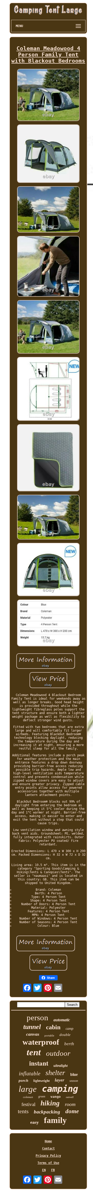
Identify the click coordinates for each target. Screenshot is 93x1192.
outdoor (58, 1053)
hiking (50, 1103)
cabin (53, 1027)
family (55, 1120)
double (65, 1035)
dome (72, 1111)
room (70, 1104)
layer (59, 1080)
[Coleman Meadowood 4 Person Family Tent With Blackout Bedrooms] (48, 95)
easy (34, 1122)
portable (49, 1035)
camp (69, 1029)
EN (44, 1170)
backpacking (47, 1111)
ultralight (60, 1066)
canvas (32, 1034)
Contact (48, 1148)
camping (60, 1089)
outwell (70, 1097)
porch (23, 1080)
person (37, 1017)
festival (28, 1104)
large (28, 1089)
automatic (61, 1020)
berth (69, 1043)
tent (34, 1052)
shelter (55, 1073)
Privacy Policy (48, 1155)
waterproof (40, 1042)
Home (48, 1141)
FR (53, 1170)
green (41, 1096)
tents (23, 1111)
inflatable (29, 1073)
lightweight (41, 1081)
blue (74, 1074)
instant (38, 1063)
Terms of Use (48, 1163)
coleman (28, 1097)
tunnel (32, 1027)
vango (55, 1097)
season (73, 1081)
